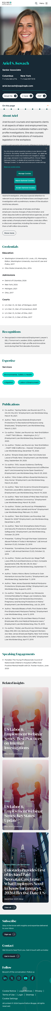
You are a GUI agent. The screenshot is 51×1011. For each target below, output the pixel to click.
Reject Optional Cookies (25, 180)
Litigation (8, 382)
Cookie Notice (9, 990)
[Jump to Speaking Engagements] (39, 109)
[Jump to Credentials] (11, 109)
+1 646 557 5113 (28, 79)
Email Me (8, 96)
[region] (25, 169)
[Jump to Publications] (32, 109)
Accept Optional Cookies (25, 188)
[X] (11, 978)
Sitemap (30, 994)
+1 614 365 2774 (10, 79)
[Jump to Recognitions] (18, 109)
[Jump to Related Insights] (46, 109)
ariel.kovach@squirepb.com (17, 85)
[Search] (36, 3)
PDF (39, 96)
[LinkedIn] (5, 978)
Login (20, 994)
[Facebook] (32, 978)
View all (7, 907)
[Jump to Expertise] (25, 109)
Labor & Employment (29, 382)
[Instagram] (18, 978)
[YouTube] (25, 978)
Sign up (7, 934)
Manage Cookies (25, 173)
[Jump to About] (4, 109)
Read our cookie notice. (12, 167)
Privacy (38, 990)
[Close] (46, 148)
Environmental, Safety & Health (18, 374)
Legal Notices (25, 990)
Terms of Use (8, 994)
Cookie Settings (10, 998)
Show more (9, 233)
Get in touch (9, 956)
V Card (25, 96)
